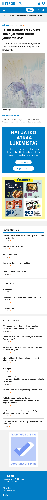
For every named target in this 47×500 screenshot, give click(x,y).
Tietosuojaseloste (10, 490)
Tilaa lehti (23, 162)
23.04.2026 (23, 15)
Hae (39, 10)
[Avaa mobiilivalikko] (4, 10)
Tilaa (30, 10)
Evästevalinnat (8, 495)
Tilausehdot (7, 488)
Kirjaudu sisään (23, 168)
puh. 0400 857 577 (10, 481)
